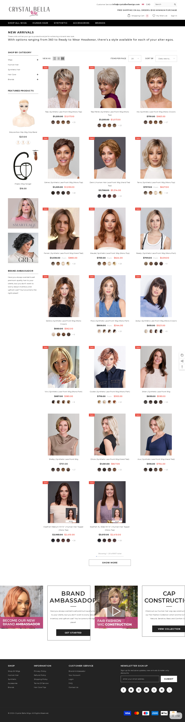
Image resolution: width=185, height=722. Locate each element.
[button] (23, 59)
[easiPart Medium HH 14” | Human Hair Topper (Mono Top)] (64, 502)
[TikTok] (146, 690)
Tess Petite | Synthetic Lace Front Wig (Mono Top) (110, 113)
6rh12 (68, 469)
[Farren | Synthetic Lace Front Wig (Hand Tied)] (64, 228)
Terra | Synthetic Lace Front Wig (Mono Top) (156, 182)
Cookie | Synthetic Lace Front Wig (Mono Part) (110, 391)
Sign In (174, 16)
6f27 (63, 122)
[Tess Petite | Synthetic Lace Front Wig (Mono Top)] (110, 87)
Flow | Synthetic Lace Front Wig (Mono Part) (110, 321)
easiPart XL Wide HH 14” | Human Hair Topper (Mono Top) (110, 528)
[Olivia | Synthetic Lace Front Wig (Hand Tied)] (110, 434)
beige (18, 142)
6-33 (58, 122)
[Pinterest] (138, 690)
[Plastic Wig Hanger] (23, 165)
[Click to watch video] (116, 611)
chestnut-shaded (58, 334)
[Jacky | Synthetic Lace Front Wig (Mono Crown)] (156, 296)
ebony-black (161, 331)
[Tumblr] (154, 690)
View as (47, 58)
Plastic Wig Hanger (23, 184)
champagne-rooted (104, 402)
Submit (168, 679)
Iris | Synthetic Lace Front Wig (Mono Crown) (156, 112)
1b (145, 402)
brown (23, 142)
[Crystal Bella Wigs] (21, 607)
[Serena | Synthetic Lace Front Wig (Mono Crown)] (64, 296)
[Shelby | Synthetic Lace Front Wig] (64, 434)
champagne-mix (146, 331)
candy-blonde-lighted (99, 331)
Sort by (149, 58)
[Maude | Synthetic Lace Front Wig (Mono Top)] (110, 228)
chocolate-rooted (151, 263)
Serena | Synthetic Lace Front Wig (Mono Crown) (63, 322)
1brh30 (53, 193)
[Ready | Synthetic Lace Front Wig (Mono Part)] (156, 228)
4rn (109, 196)
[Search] (165, 4)
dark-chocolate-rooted (156, 331)
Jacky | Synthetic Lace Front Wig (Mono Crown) (156, 321)
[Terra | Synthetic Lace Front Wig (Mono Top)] (156, 158)
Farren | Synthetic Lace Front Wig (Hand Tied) (63, 253)
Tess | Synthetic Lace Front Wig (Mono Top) (63, 112)
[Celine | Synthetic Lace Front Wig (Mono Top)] (64, 158)
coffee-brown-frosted (58, 402)
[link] (23, 213)
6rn (114, 196)
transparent (28, 142)
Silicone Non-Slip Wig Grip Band (23, 132)
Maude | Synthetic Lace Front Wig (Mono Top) (110, 253)
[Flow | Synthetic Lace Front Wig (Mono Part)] (110, 296)
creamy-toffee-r (161, 193)
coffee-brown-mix (156, 263)
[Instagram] (131, 690)
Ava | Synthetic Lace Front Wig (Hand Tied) (156, 459)
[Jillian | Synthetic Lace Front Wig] (156, 367)
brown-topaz (150, 193)
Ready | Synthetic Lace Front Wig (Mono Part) (156, 253)
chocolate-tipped (63, 334)
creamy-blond (155, 193)
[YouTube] (161, 690)
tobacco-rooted (68, 402)
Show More (109, 562)
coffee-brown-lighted (109, 331)
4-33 (63, 193)
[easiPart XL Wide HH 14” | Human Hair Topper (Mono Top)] (110, 502)
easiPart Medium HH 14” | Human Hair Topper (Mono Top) (63, 528)
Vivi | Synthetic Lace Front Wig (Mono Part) (63, 391)
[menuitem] (23, 59)
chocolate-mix (104, 331)
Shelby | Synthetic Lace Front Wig (63, 459)
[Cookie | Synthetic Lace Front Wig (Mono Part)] (110, 367)
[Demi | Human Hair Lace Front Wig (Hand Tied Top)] (110, 158)
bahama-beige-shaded (53, 334)
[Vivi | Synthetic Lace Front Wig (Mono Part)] (64, 367)
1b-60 (99, 196)
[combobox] (163, 4)
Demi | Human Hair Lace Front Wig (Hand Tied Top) (110, 184)
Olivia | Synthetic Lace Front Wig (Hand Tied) (109, 459)
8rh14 (68, 122)
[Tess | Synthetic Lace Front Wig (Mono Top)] (64, 87)
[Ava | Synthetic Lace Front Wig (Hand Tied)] (156, 434)
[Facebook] (123, 690)
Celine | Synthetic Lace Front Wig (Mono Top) (63, 182)
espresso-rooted (53, 402)
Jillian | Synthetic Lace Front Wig (156, 391)
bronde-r (145, 193)
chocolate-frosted (151, 331)
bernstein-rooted (146, 263)
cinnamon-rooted (114, 402)
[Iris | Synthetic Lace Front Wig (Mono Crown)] (156, 87)
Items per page (118, 58)
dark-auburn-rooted (161, 263)
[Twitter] (169, 690)
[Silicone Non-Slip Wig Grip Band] (23, 113)
